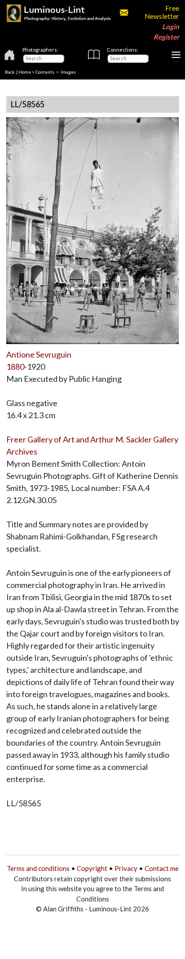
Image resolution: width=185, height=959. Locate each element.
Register (166, 37)
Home (24, 72)
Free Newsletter (162, 12)
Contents (44, 72)
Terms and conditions (38, 868)
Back (10, 72)
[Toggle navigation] (176, 54)
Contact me (162, 868)
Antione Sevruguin (38, 354)
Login (170, 26)
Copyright (92, 868)
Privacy (126, 868)
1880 (15, 366)
